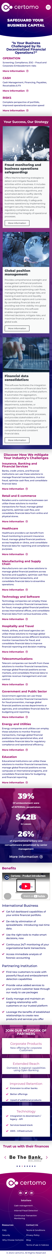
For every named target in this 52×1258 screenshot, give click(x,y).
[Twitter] (26, 1193)
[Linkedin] (31, 1193)
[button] (48, 7)
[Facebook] (20, 1193)
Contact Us (32, 1225)
